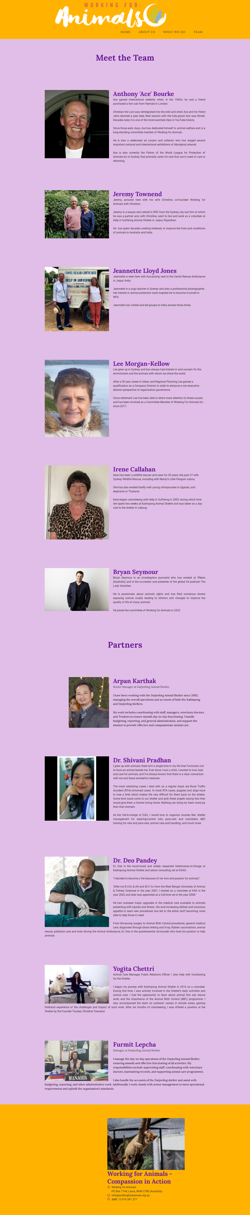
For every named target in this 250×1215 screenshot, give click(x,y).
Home (126, 32)
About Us (147, 32)
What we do (174, 32)
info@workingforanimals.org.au (131, 1195)
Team (198, 32)
